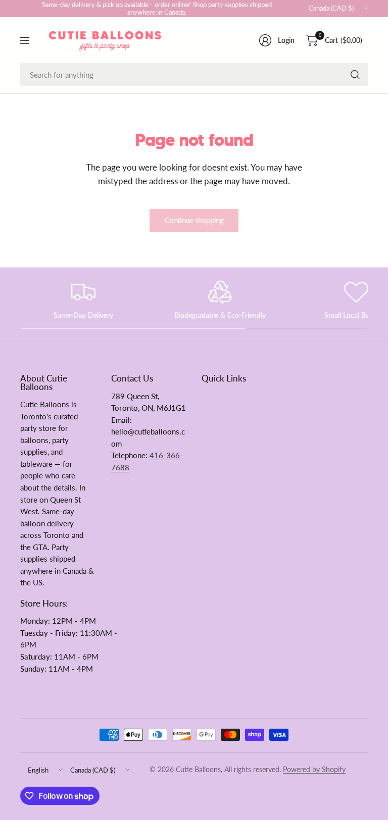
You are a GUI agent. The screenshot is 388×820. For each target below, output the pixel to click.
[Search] (355, 74)
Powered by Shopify (314, 770)
